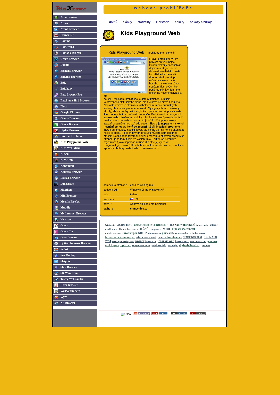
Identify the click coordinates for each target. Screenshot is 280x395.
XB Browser (67, 302)
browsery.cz (130, 233)
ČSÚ (145, 229)
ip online (206, 245)
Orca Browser (68, 237)
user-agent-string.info (123, 241)
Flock (63, 106)
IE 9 (172, 224)
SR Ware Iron (69, 273)
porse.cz (167, 233)
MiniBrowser (68, 195)
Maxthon (66, 189)
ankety (179, 22)
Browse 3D (67, 35)
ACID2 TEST (125, 224)
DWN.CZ (140, 241)
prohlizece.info (158, 245)
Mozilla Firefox (70, 201)
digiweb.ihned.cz (189, 245)
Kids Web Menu (70, 148)
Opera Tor (66, 231)
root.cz (161, 237)
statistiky (144, 22)
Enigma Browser (70, 76)
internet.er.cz (182, 241)
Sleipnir (65, 261)
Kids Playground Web (74, 142)
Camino (65, 41)
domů (113, 22)
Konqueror (67, 165)
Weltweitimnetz (70, 291)
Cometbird (67, 46)
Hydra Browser (69, 130)
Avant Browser (69, 29)
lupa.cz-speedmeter (183, 229)
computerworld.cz (141, 245)
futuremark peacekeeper (120, 237)
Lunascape (67, 183)
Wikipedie (110, 225)
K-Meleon (66, 159)
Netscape (65, 219)
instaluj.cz (173, 245)
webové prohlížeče (163, 8)
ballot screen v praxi (146, 237)
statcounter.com (198, 241)
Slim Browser (68, 267)
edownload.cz (173, 237)
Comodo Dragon (70, 52)
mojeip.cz (156, 229)
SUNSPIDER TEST (192, 237)
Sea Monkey (68, 255)
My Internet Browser (73, 213)
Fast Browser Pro (71, 94)
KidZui (64, 153)
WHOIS (167, 229)
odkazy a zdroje (201, 22)
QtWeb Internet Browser (75, 243)
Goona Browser (70, 118)
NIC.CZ (142, 233)
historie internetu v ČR (130, 229)
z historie (162, 22)
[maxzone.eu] (197, 314)
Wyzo (63, 296)
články (127, 22)
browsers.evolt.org (181, 233)
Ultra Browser (69, 285)
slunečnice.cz (154, 233)
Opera (64, 225)
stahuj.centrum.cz (114, 233)
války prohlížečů (185, 225)
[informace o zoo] (159, 314)
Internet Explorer (71, 136)
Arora (64, 23)
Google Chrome (70, 112)
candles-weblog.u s (141, 185)
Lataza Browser (70, 177)
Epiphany (66, 88)
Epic (63, 82)
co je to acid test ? (157, 225)
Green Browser (69, 124)
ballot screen (199, 233)
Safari (64, 249)
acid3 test (140, 225)
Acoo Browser (68, 17)
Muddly (65, 207)
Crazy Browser (69, 58)
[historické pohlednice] (141, 314)
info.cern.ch (202, 225)
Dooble (64, 64)
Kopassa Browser (71, 171)
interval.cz (150, 241)
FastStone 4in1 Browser (75, 100)
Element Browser (71, 70)
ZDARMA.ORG (166, 241)
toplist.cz (125, 245)
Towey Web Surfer (71, 279)
